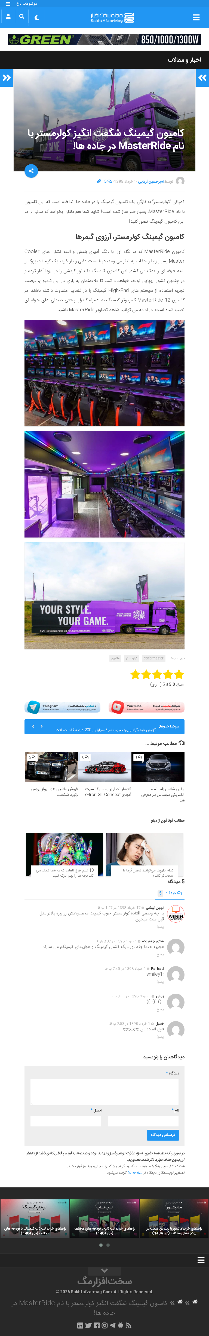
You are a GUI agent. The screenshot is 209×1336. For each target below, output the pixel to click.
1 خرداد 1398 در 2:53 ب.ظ (129, 1024)
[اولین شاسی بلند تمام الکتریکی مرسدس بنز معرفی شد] (158, 767)
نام (175, 1110)
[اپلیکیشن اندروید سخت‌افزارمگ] (120, 1325)
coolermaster (154, 658)
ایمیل (96, 1110)
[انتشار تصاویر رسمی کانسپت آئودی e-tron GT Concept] (104, 767)
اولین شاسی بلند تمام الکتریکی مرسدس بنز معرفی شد (163, 795)
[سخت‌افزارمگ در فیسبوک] (97, 1325)
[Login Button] (8, 16)
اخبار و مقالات (184, 60)
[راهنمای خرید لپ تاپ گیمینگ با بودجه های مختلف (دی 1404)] (35, 1218)
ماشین (115, 658)
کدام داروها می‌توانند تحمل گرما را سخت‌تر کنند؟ (148, 873)
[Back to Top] (104, 1271)
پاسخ (160, 927)
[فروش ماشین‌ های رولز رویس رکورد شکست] (51, 767)
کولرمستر (131, 658)
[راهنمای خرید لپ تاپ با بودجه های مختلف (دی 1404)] (104, 1218)
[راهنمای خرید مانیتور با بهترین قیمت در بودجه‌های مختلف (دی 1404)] (174, 1218)
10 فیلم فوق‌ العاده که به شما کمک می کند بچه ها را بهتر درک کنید (65, 873)
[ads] (104, 39)
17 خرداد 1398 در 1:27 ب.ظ (119, 908)
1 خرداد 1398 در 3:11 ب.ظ (130, 996)
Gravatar (135, 1173)
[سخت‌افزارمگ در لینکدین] (80, 1325)
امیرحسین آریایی (151, 182)
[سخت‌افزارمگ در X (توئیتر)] (88, 1325)
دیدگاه (167, 893)
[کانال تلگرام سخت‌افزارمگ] (112, 1325)
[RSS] (128, 1325)
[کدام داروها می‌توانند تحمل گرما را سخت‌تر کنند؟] (144, 854)
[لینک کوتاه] (99, 182)
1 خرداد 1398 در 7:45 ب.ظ (125, 969)
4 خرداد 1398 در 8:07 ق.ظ (117, 941)
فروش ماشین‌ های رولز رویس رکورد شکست (54, 792)
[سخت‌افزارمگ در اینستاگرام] (104, 1325)
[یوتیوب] (147, 707)
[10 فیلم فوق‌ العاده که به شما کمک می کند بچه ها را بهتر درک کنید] (64, 854)
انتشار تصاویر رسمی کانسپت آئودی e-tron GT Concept (108, 792)
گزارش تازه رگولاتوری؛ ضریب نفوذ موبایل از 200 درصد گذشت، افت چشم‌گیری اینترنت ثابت (106, 728)
